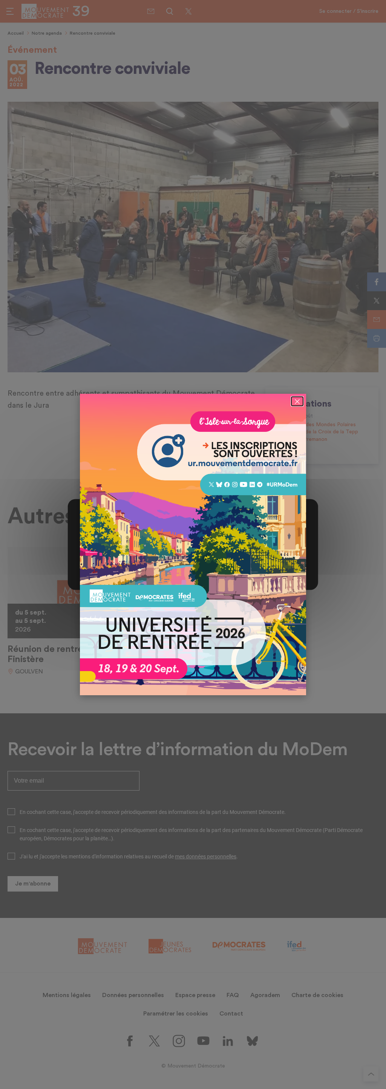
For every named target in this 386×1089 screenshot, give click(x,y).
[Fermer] (297, 401)
